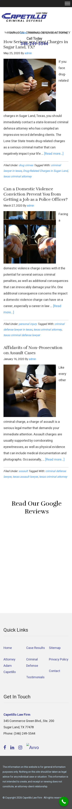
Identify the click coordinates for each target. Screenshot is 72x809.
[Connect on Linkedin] (12, 747)
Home (7, 648)
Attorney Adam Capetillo (9, 665)
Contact (54, 671)
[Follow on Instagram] (20, 747)
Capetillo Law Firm (24, 17)
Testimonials (35, 677)
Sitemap (55, 648)
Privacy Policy (58, 659)
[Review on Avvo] (32, 747)
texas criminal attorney (17, 176)
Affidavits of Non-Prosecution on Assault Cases (32, 350)
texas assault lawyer (25, 477)
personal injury (28, 324)
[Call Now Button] (64, 801)
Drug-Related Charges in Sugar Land (45, 171)
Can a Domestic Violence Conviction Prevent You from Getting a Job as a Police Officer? (35, 194)
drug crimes (26, 165)
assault (23, 471)
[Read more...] (53, 153)
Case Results (35, 648)
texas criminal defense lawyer (21, 335)
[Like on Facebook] (5, 747)
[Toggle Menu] (67, 3)
